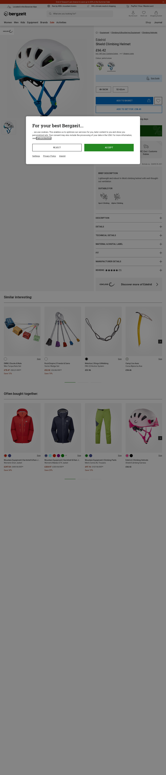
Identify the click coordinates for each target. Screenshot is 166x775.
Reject (57, 147)
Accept (109, 147)
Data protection (43, 138)
